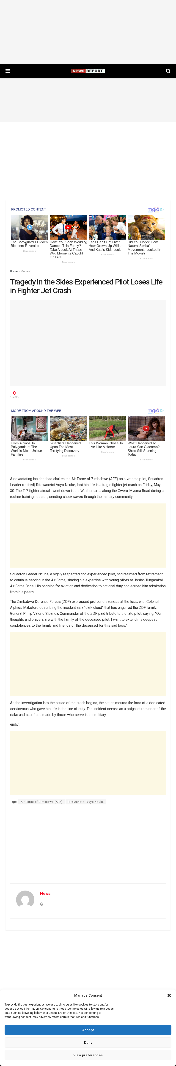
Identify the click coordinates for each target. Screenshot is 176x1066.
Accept (88, 1030)
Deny (88, 1043)
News (45, 893)
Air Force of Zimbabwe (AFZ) (42, 802)
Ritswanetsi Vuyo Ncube (86, 802)
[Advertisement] (88, 32)
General (26, 271)
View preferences (88, 1055)
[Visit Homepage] (88, 71)
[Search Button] (168, 71)
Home (14, 271)
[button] (169, 995)
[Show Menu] (8, 71)
